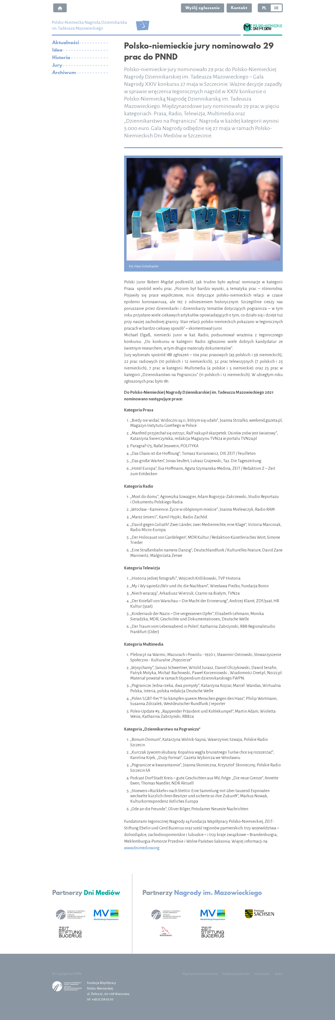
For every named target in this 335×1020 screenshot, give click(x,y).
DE (276, 8)
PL (264, 8)
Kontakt (239, 7)
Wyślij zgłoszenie (202, 7)
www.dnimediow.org (141, 848)
